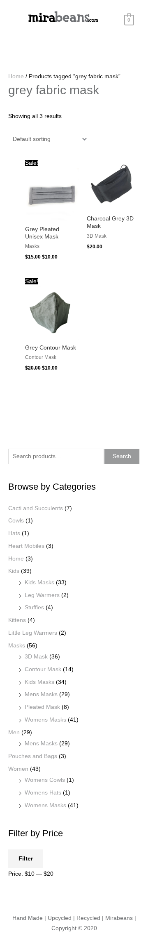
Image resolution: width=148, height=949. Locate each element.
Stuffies (34, 607)
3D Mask (36, 657)
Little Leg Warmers (32, 633)
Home (16, 559)
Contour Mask (43, 669)
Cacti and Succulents (35, 508)
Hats (14, 533)
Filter (25, 859)
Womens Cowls (45, 780)
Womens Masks (45, 720)
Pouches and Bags (32, 756)
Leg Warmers (42, 595)
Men (14, 732)
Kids (13, 571)
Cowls (16, 521)
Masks (16, 646)
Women (18, 769)
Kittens (17, 620)
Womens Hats (43, 793)
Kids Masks (39, 582)
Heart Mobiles (26, 546)
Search (122, 456)
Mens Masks (41, 694)
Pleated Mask (42, 707)
